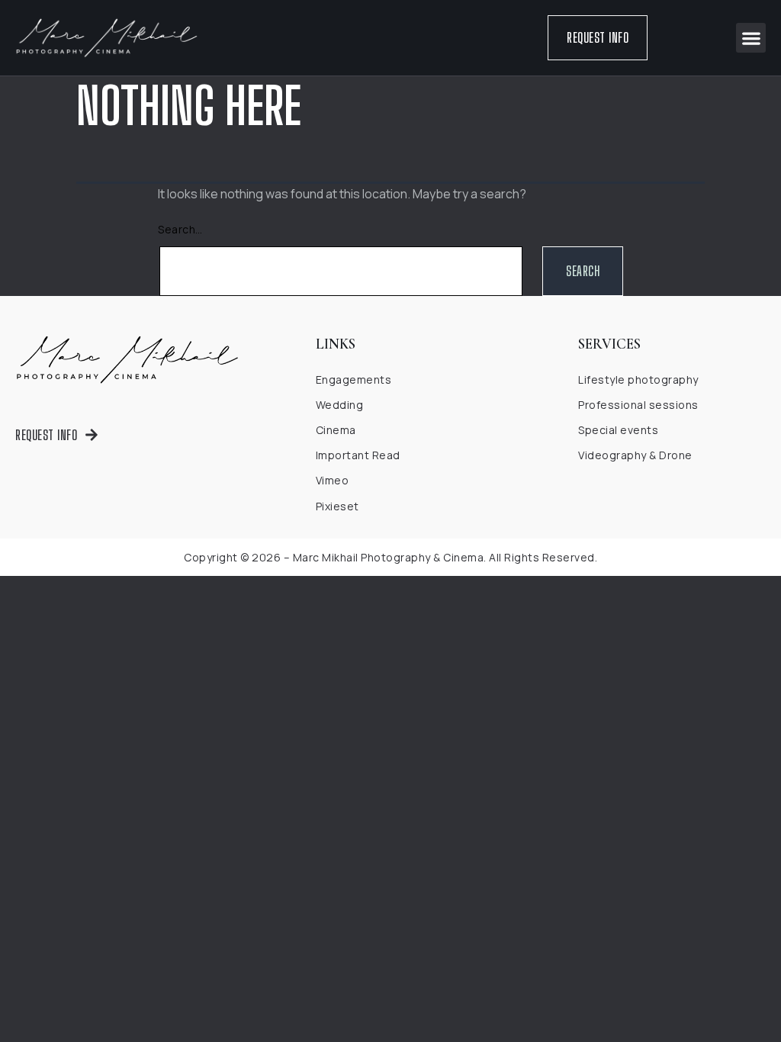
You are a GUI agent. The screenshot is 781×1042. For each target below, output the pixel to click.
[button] (751, 38)
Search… (180, 229)
